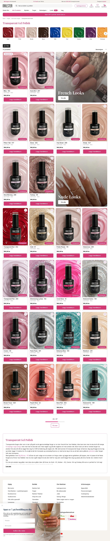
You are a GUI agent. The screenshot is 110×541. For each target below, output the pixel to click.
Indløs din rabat (19, 531)
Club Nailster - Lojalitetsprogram (18, 491)
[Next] (105, 33)
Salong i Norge (61, 496)
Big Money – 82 (24, 455)
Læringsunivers (81, 6)
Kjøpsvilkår (84, 488)
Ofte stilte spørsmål (14, 499)
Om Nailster (60, 502)
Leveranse (11, 502)
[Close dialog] (2, 505)
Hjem (4, 18)
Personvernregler (86, 491)
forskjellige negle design (13, 446)
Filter (7, 46)
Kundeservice (12, 494)
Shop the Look (36, 496)
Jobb (58, 494)
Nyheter (26, 10)
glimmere (92, 451)
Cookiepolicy (85, 494)
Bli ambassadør (61, 491)
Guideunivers (12, 496)
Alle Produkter (16, 10)
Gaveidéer (35, 499)
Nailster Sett (36, 488)
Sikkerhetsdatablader (87, 496)
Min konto (11, 488)
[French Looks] (81, 77)
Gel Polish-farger (15, 18)
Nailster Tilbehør (37, 494)
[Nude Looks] (81, 181)
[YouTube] (61, 533)
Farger (34, 10)
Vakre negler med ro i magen (65, 499)
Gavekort (35, 502)
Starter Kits (6, 10)
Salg (62, 10)
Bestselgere (43, 10)
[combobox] (43, 5)
